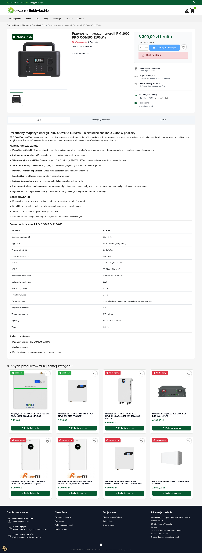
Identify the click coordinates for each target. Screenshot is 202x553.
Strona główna (15, 19)
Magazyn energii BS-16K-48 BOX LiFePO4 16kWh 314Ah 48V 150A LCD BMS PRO (122, 416)
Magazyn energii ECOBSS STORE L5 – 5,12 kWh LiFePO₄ (170, 415)
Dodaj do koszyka (164, 47)
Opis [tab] (39, 120)
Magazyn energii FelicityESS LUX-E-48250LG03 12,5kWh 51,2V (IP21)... (28, 482)
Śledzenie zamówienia (112, 517)
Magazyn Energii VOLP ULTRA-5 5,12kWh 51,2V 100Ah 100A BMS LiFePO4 (30, 415)
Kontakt (81, 19)
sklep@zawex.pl (146, 106)
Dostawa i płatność (63, 517)
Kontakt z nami (61, 529)
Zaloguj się (108, 521)
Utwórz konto (108, 525)
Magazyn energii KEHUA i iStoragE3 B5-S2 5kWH (170, 482)
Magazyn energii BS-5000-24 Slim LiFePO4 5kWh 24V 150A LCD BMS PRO (123, 482)
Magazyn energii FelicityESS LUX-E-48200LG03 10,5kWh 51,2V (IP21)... (75, 482)
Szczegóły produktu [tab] (101, 120)
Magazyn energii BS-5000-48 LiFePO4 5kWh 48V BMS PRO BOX (75, 415)
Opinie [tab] (163, 120)
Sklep (28, 19)
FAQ (37, 19)
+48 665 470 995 (153, 98)
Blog (46, 19)
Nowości (69, 19)
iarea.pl (128, 550)
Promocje (57, 19)
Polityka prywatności (64, 525)
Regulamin (59, 521)
